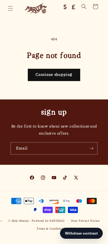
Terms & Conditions (50, 228)
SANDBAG (57, 220)
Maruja (24, 220)
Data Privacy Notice (85, 220)
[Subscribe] (91, 148)
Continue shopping (54, 75)
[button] (10, 8)
